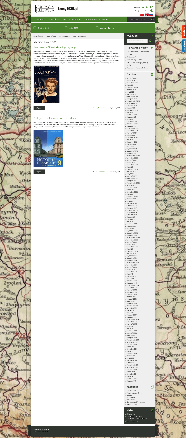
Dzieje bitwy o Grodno (135, 393)
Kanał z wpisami (134, 416)
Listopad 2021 (132, 208)
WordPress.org (132, 421)
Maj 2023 (130, 167)
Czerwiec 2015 (132, 349)
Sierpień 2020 (132, 242)
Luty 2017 (130, 313)
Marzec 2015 (131, 356)
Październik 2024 (133, 128)
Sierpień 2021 (132, 215)
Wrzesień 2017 (132, 308)
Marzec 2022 (131, 199)
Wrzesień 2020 (132, 240)
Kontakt (105, 19)
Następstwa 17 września (136, 402)
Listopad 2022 (132, 181)
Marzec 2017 (131, 310)
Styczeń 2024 (132, 149)
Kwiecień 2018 (132, 294)
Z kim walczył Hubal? (134, 60)
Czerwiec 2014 (132, 374)
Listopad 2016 (132, 317)
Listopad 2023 (132, 153)
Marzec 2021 (131, 226)
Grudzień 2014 (132, 363)
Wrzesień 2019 (132, 265)
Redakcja (76, 19)
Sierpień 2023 (132, 160)
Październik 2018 (133, 285)
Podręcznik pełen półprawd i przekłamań (56, 118)
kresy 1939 (131, 397)
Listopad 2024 (132, 126)
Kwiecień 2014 (132, 379)
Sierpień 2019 (132, 267)
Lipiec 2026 (131, 80)
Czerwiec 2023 (132, 165)
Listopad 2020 (132, 235)
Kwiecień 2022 (132, 197)
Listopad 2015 (132, 338)
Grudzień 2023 (132, 151)
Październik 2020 (133, 238)
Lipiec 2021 (131, 217)
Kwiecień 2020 (132, 251)
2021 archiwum (64, 36)
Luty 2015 (130, 358)
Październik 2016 (133, 319)
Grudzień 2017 (132, 301)
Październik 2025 (133, 101)
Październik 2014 (133, 365)
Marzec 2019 (131, 276)
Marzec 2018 (131, 297)
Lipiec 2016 (131, 326)
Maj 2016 (130, 328)
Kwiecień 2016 (132, 331)
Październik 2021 (133, 210)
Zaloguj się (131, 414)
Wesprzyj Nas (91, 19)
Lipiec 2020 (131, 244)
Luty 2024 (130, 146)
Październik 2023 (133, 156)
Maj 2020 (130, 249)
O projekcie (39, 19)
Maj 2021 (130, 222)
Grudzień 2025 (132, 96)
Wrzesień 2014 (132, 367)
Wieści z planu (132, 404)
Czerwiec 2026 (132, 83)
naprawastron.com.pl (41, 431)
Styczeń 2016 (132, 333)
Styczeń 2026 (132, 94)
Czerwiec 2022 (132, 192)
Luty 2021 (130, 228)
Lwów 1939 (73, 28)
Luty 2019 (130, 278)
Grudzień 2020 (132, 233)
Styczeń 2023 (132, 176)
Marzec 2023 (131, 172)
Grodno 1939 (43, 28)
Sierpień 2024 (132, 133)
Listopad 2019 (132, 260)
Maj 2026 (130, 85)
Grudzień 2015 (132, 335)
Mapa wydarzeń (107, 28)
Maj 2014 (130, 376)
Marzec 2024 (131, 144)
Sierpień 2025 (132, 106)
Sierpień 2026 (132, 78)
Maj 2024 (130, 140)
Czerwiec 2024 (132, 137)
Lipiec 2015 (131, 347)
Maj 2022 (130, 194)
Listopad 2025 (132, 99)
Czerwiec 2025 (132, 110)
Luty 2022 (130, 201)
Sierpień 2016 (132, 324)
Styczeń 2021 (132, 231)
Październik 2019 (133, 263)
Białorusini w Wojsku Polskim (137, 68)
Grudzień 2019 (132, 258)
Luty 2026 (130, 92)
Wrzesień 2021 (132, 212)
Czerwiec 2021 (132, 219)
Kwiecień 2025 (132, 115)
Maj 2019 (130, 274)
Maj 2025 (130, 112)
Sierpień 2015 (132, 344)
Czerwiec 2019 (132, 272)
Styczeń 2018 (132, 299)
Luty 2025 (130, 119)
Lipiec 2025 (131, 108)
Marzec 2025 (131, 117)
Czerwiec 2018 (132, 292)
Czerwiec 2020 (132, 247)
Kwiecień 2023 (132, 169)
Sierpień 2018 (132, 290)
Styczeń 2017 (132, 315)
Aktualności (131, 391)
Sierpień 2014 (132, 369)
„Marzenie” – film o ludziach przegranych (56, 47)
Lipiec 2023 (131, 162)
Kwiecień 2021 (132, 224)
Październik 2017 (133, 306)
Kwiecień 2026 (132, 87)
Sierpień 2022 (132, 187)
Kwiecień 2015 (132, 353)
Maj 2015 (130, 351)
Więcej (40, 108)
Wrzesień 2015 (132, 342)
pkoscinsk (100, 108)
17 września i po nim (57, 19)
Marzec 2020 (131, 253)
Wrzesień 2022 (132, 185)
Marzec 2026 (131, 90)
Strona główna (50, 36)
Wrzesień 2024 (132, 131)
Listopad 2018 (132, 283)
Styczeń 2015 (132, 360)
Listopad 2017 (132, 303)
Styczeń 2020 (132, 256)
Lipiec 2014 (131, 372)
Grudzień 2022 (132, 178)
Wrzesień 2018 (132, 288)
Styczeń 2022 (132, 203)
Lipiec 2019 (131, 269)
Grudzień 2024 (132, 124)
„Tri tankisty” (131, 57)
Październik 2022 (133, 183)
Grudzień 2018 (132, 281)
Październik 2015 (133, 340)
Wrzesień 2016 (132, 322)
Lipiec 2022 (131, 190)
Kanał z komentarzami (137, 419)
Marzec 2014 (131, 381)
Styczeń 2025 (132, 121)
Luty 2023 (130, 174)
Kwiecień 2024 (132, 142)
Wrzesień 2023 (132, 158)
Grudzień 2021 (132, 206)
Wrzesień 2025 (132, 103)
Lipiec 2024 (131, 135)
